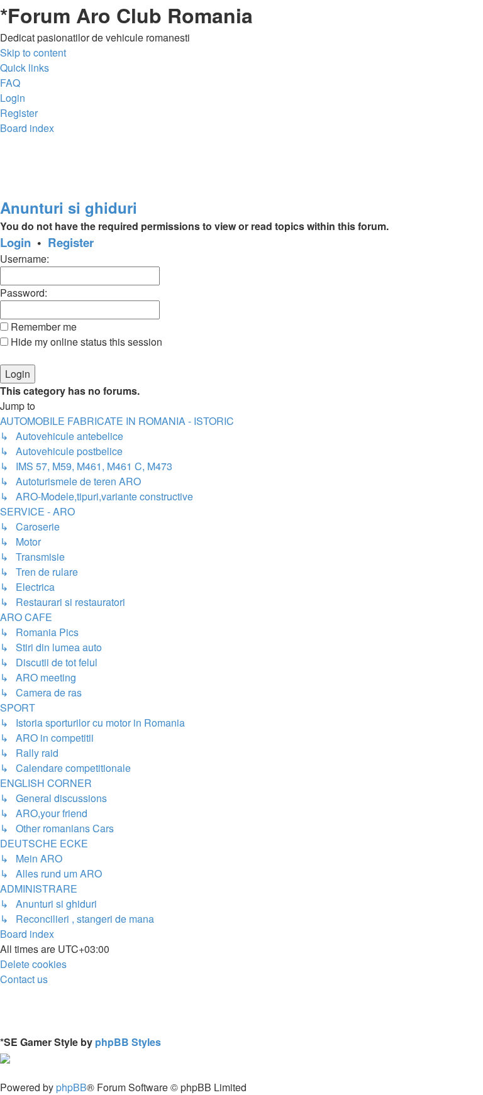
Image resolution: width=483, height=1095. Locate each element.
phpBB (71, 1087)
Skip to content (33, 52)
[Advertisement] (229, 164)
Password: (23, 292)
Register (71, 242)
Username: (24, 258)
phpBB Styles (128, 1042)
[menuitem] (10, 82)
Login (15, 242)
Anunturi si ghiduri (68, 207)
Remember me (42, 326)
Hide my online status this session (85, 341)
